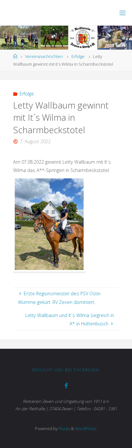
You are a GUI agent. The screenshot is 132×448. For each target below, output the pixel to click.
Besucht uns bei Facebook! (66, 369)
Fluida (64, 428)
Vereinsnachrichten (44, 56)
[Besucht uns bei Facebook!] (66, 385)
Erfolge (78, 56)
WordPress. (86, 428)
